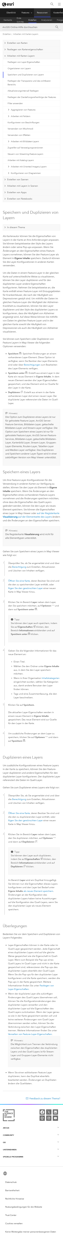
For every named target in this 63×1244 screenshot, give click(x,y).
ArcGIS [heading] (6, 1128)
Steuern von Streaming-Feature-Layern (25, 154)
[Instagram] (48, 1118)
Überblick (11, 12)
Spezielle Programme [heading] (13, 1157)
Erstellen (32, 20)
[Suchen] (52, 4)
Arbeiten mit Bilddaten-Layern (25, 141)
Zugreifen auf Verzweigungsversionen (25, 147)
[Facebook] (42, 1112)
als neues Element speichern (38, 891)
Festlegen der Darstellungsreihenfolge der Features (32, 97)
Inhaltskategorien (50, 678)
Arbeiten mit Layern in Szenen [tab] (22, 186)
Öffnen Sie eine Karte (19, 580)
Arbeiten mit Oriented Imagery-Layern (29, 166)
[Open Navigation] (59, 4)
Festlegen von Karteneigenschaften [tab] (25, 49)
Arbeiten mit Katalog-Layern (21, 160)
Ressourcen (42, 12)
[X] (48, 1112)
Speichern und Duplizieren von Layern (26, 74)
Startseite (8, 20)
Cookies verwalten (14, 1223)
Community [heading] (8, 1135)
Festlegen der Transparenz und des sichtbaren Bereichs (29, 83)
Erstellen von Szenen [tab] (17, 179)
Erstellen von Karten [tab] (17, 43)
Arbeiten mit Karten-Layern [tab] (21, 55)
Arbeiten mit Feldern (20, 116)
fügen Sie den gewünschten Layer (25, 588)
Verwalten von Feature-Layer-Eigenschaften (30, 1034)
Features (25, 12)
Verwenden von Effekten (19, 135)
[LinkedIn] (55, 1112)
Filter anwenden (15, 103)
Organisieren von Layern (19, 68)
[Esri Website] (8, 4)
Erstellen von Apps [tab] (17, 192)
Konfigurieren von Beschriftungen (23, 122)
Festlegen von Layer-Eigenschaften (24, 62)
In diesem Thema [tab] (16, 227)
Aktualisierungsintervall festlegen (23, 91)
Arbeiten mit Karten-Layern (25, 34)
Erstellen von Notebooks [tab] (19, 198)
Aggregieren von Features (23, 110)
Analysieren (46, 20)
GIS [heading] (4, 1142)
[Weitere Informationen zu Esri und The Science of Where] (9, 1115)
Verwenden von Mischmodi (20, 129)
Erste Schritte (20, 20)
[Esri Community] (42, 1118)
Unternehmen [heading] (9, 1149)
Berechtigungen (32, 364)
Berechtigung (19, 567)
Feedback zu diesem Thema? (44, 1098)
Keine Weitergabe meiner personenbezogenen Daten (30, 1232)
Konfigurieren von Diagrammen (26, 173)
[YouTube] (55, 1118)
